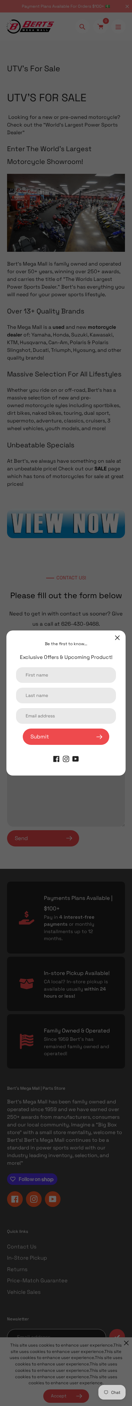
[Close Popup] (117, 638)
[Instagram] (66, 758)
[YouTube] (75, 758)
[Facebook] (56, 758)
